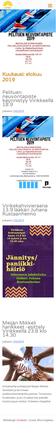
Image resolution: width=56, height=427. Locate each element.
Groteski (22, 420)
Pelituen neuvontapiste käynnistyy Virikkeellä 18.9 (27, 98)
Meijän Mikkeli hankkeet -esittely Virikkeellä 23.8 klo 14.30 (24, 329)
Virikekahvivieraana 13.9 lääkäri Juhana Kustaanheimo (25, 210)
